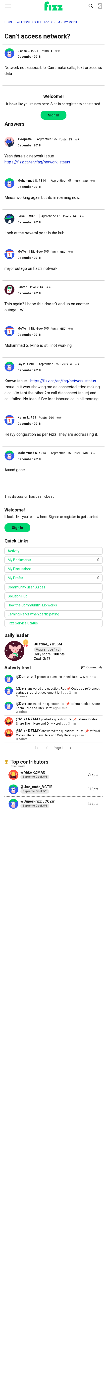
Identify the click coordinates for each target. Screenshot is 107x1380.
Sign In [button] (53, 115)
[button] (9, 53)
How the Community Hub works (32, 605)
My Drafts (53, 578)
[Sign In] (99, 6)
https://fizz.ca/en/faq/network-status (37, 162)
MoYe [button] (21, 251)
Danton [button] (22, 287)
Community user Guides (26, 587)
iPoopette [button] (24, 139)
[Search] (90, 6)
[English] (54, 6)
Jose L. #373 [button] (26, 216)
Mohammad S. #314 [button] (31, 180)
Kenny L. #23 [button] (26, 417)
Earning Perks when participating (33, 614)
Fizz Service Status (23, 623)
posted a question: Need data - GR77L (62, 677)
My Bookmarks (53, 560)
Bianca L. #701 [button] (27, 51)
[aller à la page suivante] (70, 748)
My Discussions (20, 569)
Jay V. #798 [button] (25, 364)
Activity (13, 551)
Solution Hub (18, 596)
